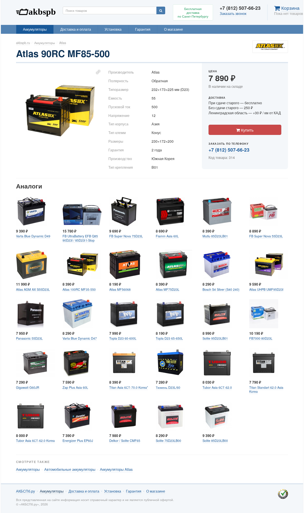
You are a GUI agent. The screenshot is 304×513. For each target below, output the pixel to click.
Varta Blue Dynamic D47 (80, 338)
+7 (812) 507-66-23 (229, 149)
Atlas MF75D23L (167, 289)
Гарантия (142, 29)
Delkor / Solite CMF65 (124, 440)
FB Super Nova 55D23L (266, 236)
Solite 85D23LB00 (215, 440)
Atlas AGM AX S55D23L (33, 289)
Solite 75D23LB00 (168, 440)
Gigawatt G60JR (27, 387)
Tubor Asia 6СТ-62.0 (217, 387)
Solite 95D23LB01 (215, 338)
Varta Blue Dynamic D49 (33, 236)
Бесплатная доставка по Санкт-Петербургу (193, 12)
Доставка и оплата (75, 29)
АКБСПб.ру (36, 11)
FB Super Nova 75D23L (126, 236)
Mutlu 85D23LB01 (215, 236)
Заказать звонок (233, 13)
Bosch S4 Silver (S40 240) (221, 289)
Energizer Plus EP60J (78, 440)
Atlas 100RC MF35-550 (79, 289)
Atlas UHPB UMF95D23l (266, 289)
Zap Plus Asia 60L (75, 387)
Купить (246, 130)
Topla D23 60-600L (122, 338)
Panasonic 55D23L (29, 338)
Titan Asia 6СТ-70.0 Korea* (128, 387)
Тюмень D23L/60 (168, 387)
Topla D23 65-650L (169, 338)
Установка (113, 29)
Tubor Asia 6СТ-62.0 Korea (35, 440)
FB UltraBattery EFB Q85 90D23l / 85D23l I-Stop (80, 238)
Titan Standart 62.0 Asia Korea (266, 389)
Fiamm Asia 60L (167, 236)
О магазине (173, 29)
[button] (98, 72)
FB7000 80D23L (260, 338)
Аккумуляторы (35, 29)
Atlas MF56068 (120, 289)
